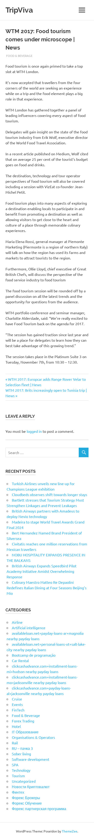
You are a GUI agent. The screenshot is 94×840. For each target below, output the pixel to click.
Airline (17, 622)
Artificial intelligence (28, 627)
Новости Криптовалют (31, 786)
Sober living (21, 753)
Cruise (17, 699)
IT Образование (25, 731)
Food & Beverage (19, 56)
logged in (34, 431)
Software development (30, 759)
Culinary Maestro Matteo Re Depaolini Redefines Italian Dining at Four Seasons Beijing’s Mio (46, 587)
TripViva (19, 10)
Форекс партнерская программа (39, 808)
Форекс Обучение (27, 803)
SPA (15, 764)
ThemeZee (69, 831)
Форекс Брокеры (26, 797)
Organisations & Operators (33, 737)
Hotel (16, 726)
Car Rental (20, 660)
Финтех (18, 792)
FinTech (18, 710)
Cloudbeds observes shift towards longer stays (49, 494)
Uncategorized (24, 781)
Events (17, 704)
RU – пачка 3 (22, 748)
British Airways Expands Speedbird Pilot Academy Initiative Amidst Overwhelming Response (41, 571)
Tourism (18, 775)
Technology (21, 770)
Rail (15, 742)
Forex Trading (23, 720)
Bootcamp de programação (33, 655)
